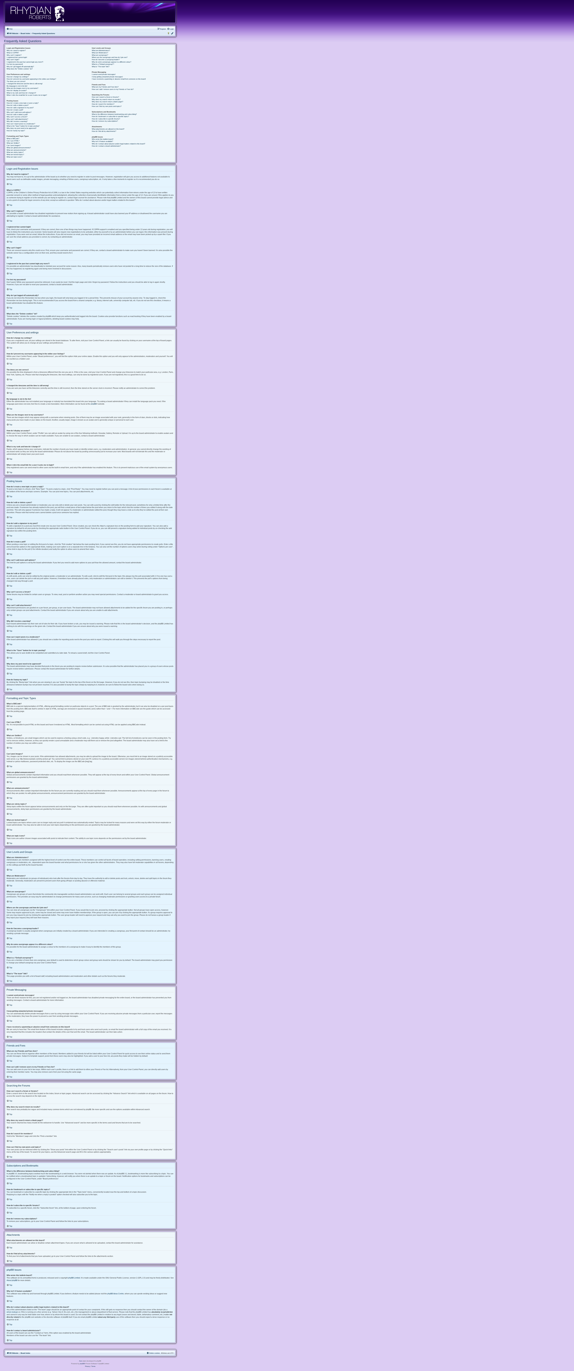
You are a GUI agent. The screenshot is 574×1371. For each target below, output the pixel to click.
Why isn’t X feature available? (102, 141)
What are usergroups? (100, 55)
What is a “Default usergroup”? (103, 64)
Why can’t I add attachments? (17, 119)
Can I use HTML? (13, 141)
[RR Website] (37, 13)
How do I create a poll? (15, 110)
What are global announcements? (19, 148)
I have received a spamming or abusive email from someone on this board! (119, 79)
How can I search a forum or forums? (105, 97)
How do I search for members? (103, 104)
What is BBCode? (13, 138)
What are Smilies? (13, 143)
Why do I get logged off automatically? (20, 66)
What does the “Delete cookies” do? (20, 69)
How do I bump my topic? (16, 131)
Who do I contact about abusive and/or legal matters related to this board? (118, 144)
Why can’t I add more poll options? (19, 112)
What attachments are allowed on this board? (108, 129)
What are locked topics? (15, 154)
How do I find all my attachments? (104, 131)
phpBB (93, 404)
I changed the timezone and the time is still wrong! (24, 83)
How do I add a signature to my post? (20, 108)
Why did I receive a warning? (17, 121)
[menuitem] (10, 29)
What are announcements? (16, 150)
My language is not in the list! (17, 86)
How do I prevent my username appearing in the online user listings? (31, 79)
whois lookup (12, 1312)
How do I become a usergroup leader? (106, 59)
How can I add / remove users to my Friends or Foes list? (113, 89)
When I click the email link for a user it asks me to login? (27, 95)
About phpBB (12, 1280)
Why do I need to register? (16, 50)
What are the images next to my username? (22, 88)
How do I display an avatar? (17, 90)
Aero (80, 1361)
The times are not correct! (16, 81)
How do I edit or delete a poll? (17, 114)
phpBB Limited (74, 1278)
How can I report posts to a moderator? (21, 124)
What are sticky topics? (15, 152)
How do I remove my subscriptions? (105, 121)
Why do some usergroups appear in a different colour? (111, 62)
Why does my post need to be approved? (21, 128)
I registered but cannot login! (17, 57)
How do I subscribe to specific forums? (106, 119)
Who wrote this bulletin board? (102, 139)
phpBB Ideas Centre (115, 1294)
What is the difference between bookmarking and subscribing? (114, 114)
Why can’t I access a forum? (17, 117)
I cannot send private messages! (104, 74)
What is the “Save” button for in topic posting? (23, 126)
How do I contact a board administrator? (106, 146)
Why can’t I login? (13, 59)
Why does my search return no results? (106, 99)
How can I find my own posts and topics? (107, 106)
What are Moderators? (100, 53)
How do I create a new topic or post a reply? (23, 103)
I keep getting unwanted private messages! (107, 77)
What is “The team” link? (100, 66)
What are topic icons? (14, 157)
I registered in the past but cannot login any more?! (25, 62)
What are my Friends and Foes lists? (105, 87)
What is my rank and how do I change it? (21, 93)
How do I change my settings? (18, 77)
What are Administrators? (101, 50)
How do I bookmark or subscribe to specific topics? (110, 116)
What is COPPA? (13, 53)
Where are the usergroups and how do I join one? (110, 57)
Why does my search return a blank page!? (107, 102)
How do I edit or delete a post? (18, 105)
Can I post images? (14, 145)
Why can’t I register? (14, 55)
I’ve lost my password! (15, 64)
